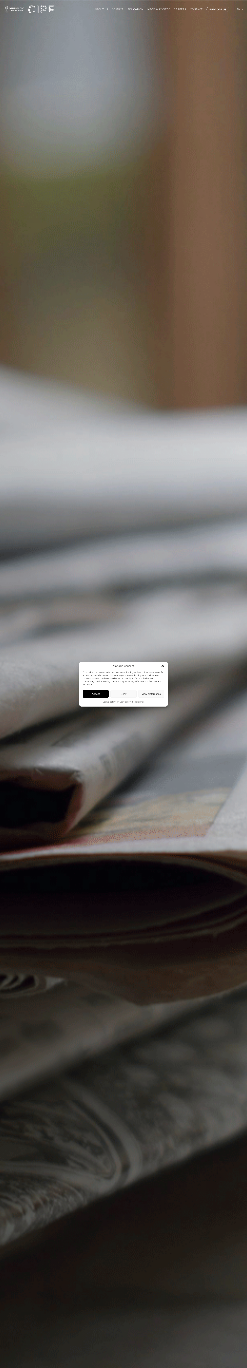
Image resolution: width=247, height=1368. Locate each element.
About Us (101, 9)
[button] (162, 665)
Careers (180, 9)
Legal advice (138, 702)
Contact (196, 9)
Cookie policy (109, 702)
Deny (124, 693)
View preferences (151, 693)
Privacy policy (124, 702)
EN (238, 9)
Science (118, 9)
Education (135, 9)
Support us (217, 9)
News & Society (158, 9)
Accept (96, 693)
